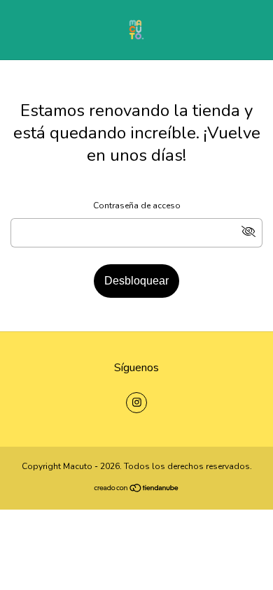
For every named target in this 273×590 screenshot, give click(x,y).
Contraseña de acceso (137, 205)
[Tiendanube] (137, 490)
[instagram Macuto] (136, 402)
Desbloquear (136, 281)
